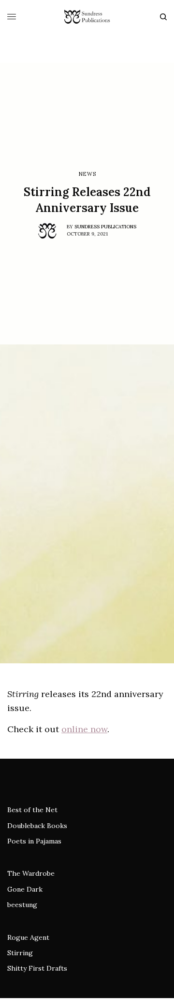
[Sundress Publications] (87, 17)
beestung (22, 904)
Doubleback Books (37, 825)
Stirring (20, 952)
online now (84, 729)
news (87, 174)
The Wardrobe (31, 873)
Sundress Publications (105, 227)
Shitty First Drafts (37, 968)
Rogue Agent (28, 937)
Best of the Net (32, 809)
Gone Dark (25, 889)
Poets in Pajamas (34, 841)
